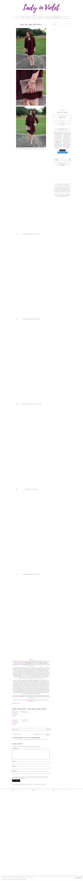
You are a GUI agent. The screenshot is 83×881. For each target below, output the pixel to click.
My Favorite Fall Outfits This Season (24, 721)
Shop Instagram (56, 17)
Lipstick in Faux (43, 664)
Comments (15, 729)
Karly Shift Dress (18, 661)
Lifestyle (47, 17)
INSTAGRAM (25, 699)
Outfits (34, 17)
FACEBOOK (36, 699)
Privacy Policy (24, 879)
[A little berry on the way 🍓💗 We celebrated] (58, 144)
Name (14, 761)
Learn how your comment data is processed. (37, 784)
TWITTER (31, 699)
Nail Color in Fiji (31, 665)
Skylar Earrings (34, 664)
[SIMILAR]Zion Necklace (17, 664)
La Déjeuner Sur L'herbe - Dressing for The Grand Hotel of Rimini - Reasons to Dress (33, 739)
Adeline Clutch (35, 662)
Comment (15, 748)
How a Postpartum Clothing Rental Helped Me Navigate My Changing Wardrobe (15, 722)
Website (14, 770)
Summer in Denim (16, 734)
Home (23, 17)
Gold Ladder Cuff (34, 663)
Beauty (40, 17)
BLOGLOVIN (42, 699)
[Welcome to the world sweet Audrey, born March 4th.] (67, 136)
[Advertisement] (62, 174)
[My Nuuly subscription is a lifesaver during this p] (58, 136)
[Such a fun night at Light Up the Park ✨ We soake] (67, 144)
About (28, 17)
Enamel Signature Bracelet (19, 663)
